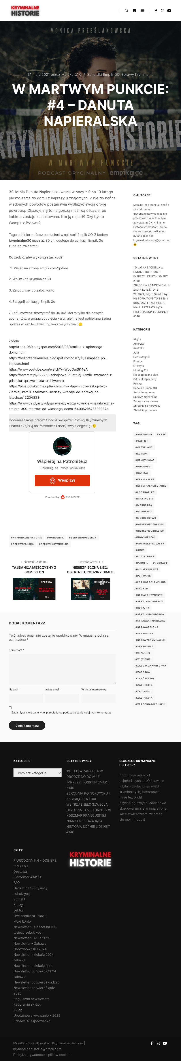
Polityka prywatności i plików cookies (42, 1055)
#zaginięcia (144, 697)
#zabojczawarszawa (151, 665)
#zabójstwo (145, 678)
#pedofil (142, 563)
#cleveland (144, 447)
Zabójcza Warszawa (145, 401)
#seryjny (142, 607)
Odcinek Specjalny (145, 379)
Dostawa (20, 871)
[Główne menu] (142, 11)
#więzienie (143, 659)
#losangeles (145, 492)
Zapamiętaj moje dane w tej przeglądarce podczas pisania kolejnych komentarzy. (61, 712)
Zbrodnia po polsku (145, 410)
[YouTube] (169, 11)
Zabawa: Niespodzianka (31, 1021)
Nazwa (14, 689)
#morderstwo (146, 518)
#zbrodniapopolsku (150, 704)
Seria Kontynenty (144, 392)
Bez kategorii (141, 357)
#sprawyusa (144, 646)
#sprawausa (144, 633)
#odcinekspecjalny (150, 543)
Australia (138, 348)
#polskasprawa (147, 569)
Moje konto (22, 921)
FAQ (16, 882)
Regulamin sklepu (27, 1004)
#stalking (143, 652)
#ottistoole (145, 556)
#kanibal (142, 473)
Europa (137, 361)
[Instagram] (163, 11)
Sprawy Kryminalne (137, 74)
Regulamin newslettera (31, 999)
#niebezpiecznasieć (150, 530)
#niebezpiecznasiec (150, 524)
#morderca (55, 537)
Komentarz (16, 650)
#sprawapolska (22, 544)
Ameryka (138, 343)
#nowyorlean (146, 537)
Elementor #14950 (27, 877)
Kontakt (19, 899)
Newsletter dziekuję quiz (32, 966)
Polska (137, 383)
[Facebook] (156, 11)
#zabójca (143, 672)
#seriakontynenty (149, 595)
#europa (141, 453)
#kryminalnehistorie (26, 537)
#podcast (160, 563)
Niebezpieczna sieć (145, 374)
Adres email (53, 689)
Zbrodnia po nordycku (146, 405)
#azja (161, 434)
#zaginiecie (144, 685)
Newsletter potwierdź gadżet (36, 982)
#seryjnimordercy (83, 537)
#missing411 (144, 498)
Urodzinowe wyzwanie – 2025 (36, 1015)
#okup (140, 550)
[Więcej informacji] (134, 11)
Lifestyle (138, 365)
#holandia (143, 466)
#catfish (142, 440)
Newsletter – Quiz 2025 (31, 938)
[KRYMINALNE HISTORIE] (25, 10)
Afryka (137, 339)
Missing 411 (140, 370)
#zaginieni (143, 691)
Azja (136, 352)
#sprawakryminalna (150, 620)
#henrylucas (145, 460)
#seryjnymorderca (150, 614)
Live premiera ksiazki (29, 916)
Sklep (17, 1010)
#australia (144, 434)
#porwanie (143, 575)
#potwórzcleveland (151, 582)
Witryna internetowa (93, 689)
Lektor (18, 910)
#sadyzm (142, 588)
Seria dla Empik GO (103, 74)
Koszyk (19, 905)
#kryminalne (145, 479)
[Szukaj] (126, 11)
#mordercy (144, 511)
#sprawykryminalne (53, 544)
